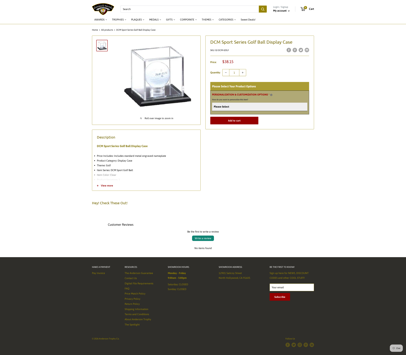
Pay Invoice (98, 273)
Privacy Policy (132, 298)
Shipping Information (136, 309)
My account (280, 10)
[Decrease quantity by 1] (226, 72)
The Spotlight (132, 324)
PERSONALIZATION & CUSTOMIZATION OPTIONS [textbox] (244, 96)
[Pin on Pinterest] (295, 49)
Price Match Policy (135, 293)
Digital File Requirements (139, 283)
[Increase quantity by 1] (242, 72)
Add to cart (234, 120)
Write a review (203, 238)
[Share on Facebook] (289, 49)
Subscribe (279, 296)
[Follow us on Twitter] (293, 344)
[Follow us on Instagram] (300, 344)
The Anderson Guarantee (139, 273)
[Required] (271, 95)
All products (107, 30)
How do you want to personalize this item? (230, 99)
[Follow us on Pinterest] (306, 344)
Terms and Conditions (137, 314)
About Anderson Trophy (138, 319)
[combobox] (190, 9)
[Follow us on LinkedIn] (312, 344)
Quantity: (215, 72)
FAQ (127, 288)
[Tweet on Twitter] (301, 49)
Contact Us (131, 278)
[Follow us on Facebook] (287, 344)
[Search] (263, 9)
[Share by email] (307, 49)
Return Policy (132, 303)
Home (95, 30)
